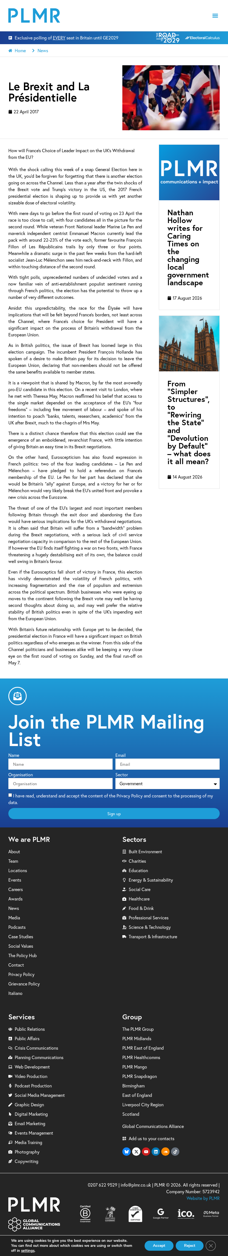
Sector (121, 774)
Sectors (134, 839)
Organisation (20, 774)
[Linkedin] (156, 1151)
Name (13, 755)
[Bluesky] (126, 1151)
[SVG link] (34, 15)
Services (21, 1016)
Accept (159, 1245)
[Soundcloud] (165, 1151)
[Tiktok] (175, 1151)
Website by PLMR (203, 1198)
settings (27, 1250)
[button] (215, 15)
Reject (189, 1245)
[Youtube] (146, 1151)
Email (120, 755)
